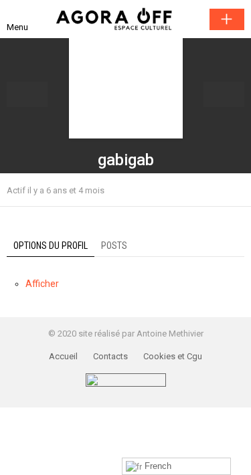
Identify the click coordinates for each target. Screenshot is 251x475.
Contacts (110, 356)
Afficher (42, 283)
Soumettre (227, 19)
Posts (114, 245)
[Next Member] (223, 94)
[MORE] (236, 190)
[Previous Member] (27, 94)
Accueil (63, 356)
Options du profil (50, 245)
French (156, 466)
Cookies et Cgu (172, 356)
